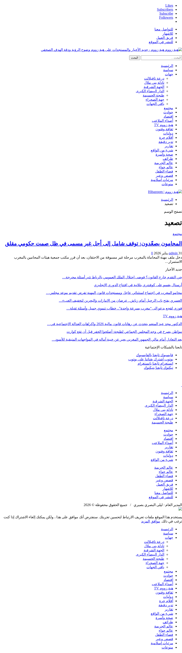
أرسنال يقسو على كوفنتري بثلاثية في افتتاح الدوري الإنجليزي (138, 285)
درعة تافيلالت (154, 78)
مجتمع (168, 108)
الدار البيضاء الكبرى (150, 91)
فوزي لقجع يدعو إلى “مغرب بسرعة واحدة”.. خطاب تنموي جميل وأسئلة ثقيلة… (124, 308)
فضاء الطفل (164, 171)
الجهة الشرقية (154, 87)
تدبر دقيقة (165, 142)
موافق (155, 521)
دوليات (168, 133)
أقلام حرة (166, 137)
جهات (169, 74)
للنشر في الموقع (161, 42)
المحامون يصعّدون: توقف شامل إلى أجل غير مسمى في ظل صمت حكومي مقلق (93, 243)
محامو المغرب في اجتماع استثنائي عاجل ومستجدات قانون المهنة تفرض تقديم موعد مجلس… (114, 293)
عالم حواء (166, 167)
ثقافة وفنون (164, 129)
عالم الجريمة (163, 163)
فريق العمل (164, 38)
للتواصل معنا (163, 29)
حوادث (168, 112)
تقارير (169, 146)
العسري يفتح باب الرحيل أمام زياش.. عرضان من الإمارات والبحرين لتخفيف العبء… (120, 300)
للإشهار (167, 33)
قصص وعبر (164, 175)
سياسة (168, 70)
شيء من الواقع (162, 150)
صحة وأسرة (164, 154)
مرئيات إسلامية (162, 180)
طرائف (168, 159)
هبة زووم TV (163, 125)
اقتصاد (168, 116)
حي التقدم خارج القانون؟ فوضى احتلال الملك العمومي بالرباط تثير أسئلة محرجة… (122, 277)
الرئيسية (167, 66)
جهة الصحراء (155, 99)
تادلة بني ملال (154, 82)
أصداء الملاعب (162, 121)
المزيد (145, 521)
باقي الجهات (155, 104)
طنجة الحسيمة (153, 95)
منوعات (167, 184)
